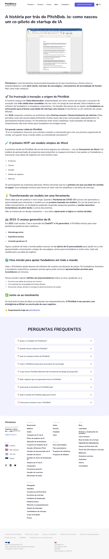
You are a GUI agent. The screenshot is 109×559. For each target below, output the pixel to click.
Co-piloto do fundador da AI (37, 445)
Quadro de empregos (34, 508)
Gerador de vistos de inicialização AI (39, 458)
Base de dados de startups (89, 440)
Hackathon (83, 459)
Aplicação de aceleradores (36, 441)
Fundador (56, 432)
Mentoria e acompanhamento (37, 505)
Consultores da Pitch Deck (36, 492)
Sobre (55, 425)
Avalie (29, 432)
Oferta (81, 462)
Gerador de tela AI (34, 454)
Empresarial (31, 425)
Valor (55, 435)
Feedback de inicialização (36, 498)
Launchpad (83, 428)
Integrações (31, 466)
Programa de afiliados (61, 454)
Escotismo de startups (35, 495)
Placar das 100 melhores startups (91, 449)
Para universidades (60, 445)
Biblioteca (82, 453)
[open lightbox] (54, 51)
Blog (80, 425)
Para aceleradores (59, 448)
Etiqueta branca (32, 501)
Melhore (30, 428)
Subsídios (30, 488)
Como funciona (84, 436)
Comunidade (83, 466)
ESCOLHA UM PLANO (84, 4)
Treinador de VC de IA (35, 435)
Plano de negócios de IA (36, 438)
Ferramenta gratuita (34, 469)
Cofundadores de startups (36, 511)
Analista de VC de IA (34, 462)
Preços (49, 4)
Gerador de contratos (35, 472)
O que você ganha (33, 514)
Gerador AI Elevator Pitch (36, 448)
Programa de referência (61, 451)
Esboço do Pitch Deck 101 (88, 446)
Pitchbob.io (10, 422)
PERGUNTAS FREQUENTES (89, 443)
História (56, 428)
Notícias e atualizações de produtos (88, 432)
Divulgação (31, 485)
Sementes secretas (86, 456)
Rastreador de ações (34, 475)
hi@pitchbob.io (11, 435)
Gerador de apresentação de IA (38, 451)
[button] (31, 5)
